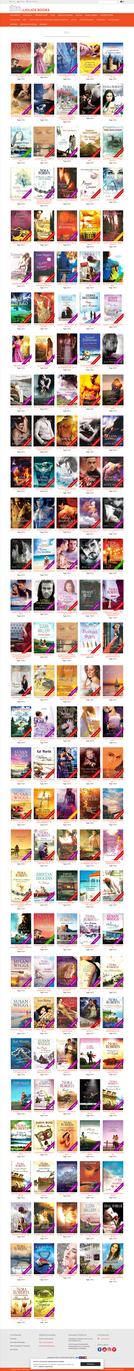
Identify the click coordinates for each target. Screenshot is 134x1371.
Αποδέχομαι (90, 1364)
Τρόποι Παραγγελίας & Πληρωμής (20, 1346)
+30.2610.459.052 (47, 1342)
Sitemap (21, 1)
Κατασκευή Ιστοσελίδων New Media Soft (112, 1369)
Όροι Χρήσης (14, 1349)
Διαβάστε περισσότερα (46, 1366)
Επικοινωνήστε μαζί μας (46, 1338)
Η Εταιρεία (13, 1338)
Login (13, 1)
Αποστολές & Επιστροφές (17, 1342)
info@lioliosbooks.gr (49, 1346)
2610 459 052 (32, 1)
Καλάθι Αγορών (104, 1338)
